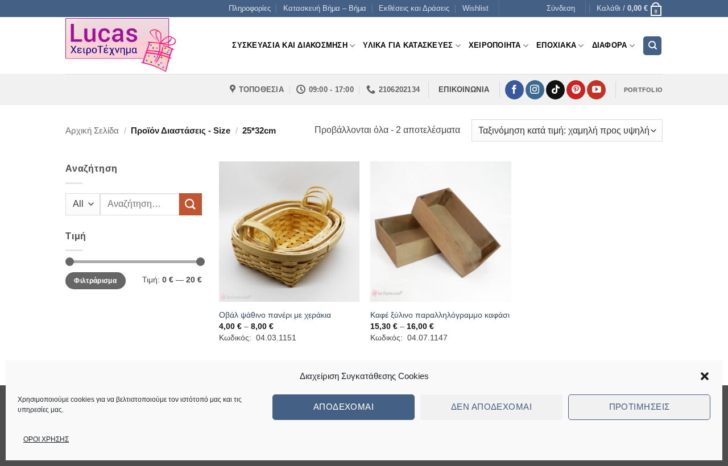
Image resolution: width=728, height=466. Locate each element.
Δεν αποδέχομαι (491, 406)
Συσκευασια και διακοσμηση (289, 45)
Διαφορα (609, 45)
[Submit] (190, 204)
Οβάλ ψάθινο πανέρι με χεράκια (275, 314)
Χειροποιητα (495, 45)
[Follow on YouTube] (596, 89)
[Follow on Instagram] (535, 89)
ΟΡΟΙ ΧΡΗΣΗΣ (46, 439)
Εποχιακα (556, 45)
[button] (704, 376)
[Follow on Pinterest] (575, 89)
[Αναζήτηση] (652, 45)
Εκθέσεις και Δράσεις (414, 8)
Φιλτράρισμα (95, 281)
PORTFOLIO (643, 89)
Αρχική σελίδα (92, 130)
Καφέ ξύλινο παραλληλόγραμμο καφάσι (440, 314)
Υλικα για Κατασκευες (408, 45)
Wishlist (475, 8)
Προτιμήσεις (639, 406)
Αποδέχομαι (343, 406)
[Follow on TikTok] (555, 89)
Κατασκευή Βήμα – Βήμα (324, 8)
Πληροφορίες (250, 8)
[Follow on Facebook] (514, 89)
